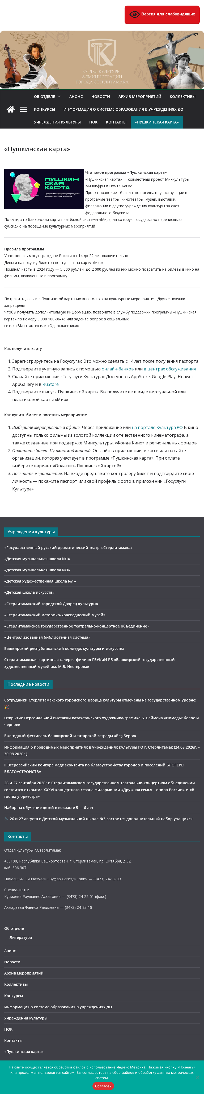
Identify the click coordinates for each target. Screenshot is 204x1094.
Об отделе (44, 96)
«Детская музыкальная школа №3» (37, 569)
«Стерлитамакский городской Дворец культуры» (51, 603)
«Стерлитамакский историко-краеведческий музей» (54, 614)
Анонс (76, 96)
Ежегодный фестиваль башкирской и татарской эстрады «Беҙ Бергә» (70, 735)
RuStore (50, 384)
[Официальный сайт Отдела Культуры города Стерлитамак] (102, 34)
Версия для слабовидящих (167, 14)
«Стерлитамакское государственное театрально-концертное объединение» (76, 626)
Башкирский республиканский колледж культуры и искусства (64, 648)
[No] (197, 1077)
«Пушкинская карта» (157, 122)
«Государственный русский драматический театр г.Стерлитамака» (68, 547)
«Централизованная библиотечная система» (47, 637)
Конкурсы (44, 109)
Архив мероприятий (139, 96)
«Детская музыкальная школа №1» (37, 558)
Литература (21, 937)
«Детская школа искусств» (29, 592)
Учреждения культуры (57, 122)
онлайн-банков (118, 369)
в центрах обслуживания (170, 369)
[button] (58, 96)
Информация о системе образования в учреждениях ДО (123, 109)
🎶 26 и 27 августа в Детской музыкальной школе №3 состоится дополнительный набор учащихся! (99, 818)
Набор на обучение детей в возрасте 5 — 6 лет (49, 807)
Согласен (103, 1086)
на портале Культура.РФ (157, 427)
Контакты (116, 122)
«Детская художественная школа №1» (40, 581)
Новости (100, 96)
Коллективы (183, 96)
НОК (93, 122)
